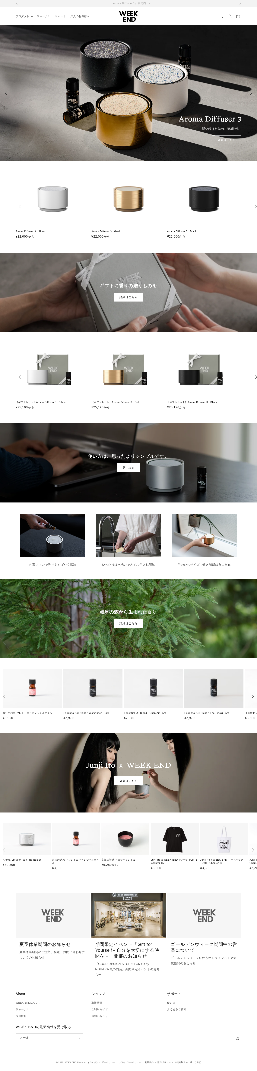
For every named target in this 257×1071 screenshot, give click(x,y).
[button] (23, 16)
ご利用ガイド (99, 1009)
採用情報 (21, 1016)
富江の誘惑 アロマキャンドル (118, 859)
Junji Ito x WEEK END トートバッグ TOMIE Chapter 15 (221, 862)
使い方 (171, 1002)
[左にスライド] (20, 206)
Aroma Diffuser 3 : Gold (105, 231)
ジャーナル (22, 1009)
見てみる (128, 467)
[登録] (79, 1037)
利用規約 (149, 1062)
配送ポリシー (164, 1062)
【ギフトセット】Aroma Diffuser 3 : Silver (41, 402)
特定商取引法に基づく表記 (188, 1062)
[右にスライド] (253, 696)
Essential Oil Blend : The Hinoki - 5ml (207, 713)
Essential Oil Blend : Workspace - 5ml (86, 713)
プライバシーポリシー (130, 1062)
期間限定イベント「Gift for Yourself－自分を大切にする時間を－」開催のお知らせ (127, 950)
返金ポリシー (108, 1062)
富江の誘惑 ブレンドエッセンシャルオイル (27, 713)
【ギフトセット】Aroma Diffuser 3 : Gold (115, 402)
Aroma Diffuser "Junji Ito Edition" (23, 860)
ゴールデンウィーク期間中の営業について (204, 947)
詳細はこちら (227, 139)
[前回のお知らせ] (17, 3)
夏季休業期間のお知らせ (45, 944)
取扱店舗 (96, 1002)
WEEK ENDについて (28, 1002)
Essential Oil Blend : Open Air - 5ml (145, 713)
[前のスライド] (6, 93)
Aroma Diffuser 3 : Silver (30, 231)
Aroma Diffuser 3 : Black (182, 231)
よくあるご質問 (176, 1009)
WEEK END (71, 1062)
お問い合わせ (99, 1016)
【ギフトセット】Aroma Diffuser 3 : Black (192, 402)
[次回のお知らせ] (240, 3)
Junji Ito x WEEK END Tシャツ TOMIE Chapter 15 (174, 861)
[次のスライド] (251, 93)
